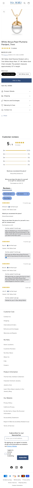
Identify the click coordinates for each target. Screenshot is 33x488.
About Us (6, 357)
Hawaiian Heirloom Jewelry (12, 381)
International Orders (10, 325)
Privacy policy (26, 479)
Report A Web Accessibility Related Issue (16, 421)
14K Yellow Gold (8, 74)
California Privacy (9, 407)
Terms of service (12, 482)
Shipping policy (23, 482)
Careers (6, 365)
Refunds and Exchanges (11, 329)
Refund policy (17, 479)
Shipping (6, 54)
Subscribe (23, 458)
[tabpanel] (16, 247)
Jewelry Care (8, 385)
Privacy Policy (8, 403)
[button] (4, 3)
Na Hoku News (8, 353)
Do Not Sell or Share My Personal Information (14, 412)
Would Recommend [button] (7, 216)
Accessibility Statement (11, 417)
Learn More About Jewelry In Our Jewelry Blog (14, 390)
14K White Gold (24, 74)
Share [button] (5, 115)
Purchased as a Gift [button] (7, 225)
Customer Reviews (9, 349)
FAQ (5, 361)
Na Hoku (9, 480)
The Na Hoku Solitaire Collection (14, 376)
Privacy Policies (12, 446)
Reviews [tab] (7, 188)
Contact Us (7, 316)
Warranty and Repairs (10, 333)
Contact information (17, 485)
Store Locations (9, 344)
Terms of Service (9, 426)
